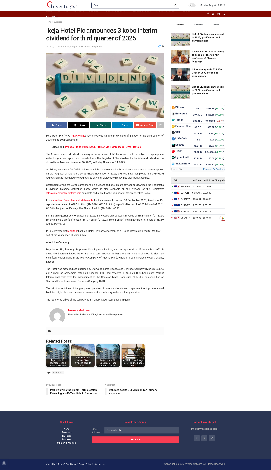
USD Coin (181, 138)
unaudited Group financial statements (73, 200)
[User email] (49, 331)
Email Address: (96, 431)
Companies (96, 46)
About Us (50, 464)
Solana (179, 144)
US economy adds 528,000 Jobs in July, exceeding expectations (207, 72)
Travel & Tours (142, 10)
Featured (57, 373)
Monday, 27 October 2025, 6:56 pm (61, 46)
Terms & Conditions (67, 464)
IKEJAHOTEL (78, 135)
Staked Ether (183, 163)
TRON (179, 151)
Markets (94, 10)
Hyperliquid (182, 157)
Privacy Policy (85, 464)
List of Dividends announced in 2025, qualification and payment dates (208, 37)
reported (72, 231)
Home (48, 22)
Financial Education (117, 10)
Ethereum (181, 113)
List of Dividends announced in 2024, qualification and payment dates (208, 90)
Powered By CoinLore (214, 169)
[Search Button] (176, 5)
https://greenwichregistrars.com (63, 193)
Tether (179, 120)
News (49, 10)
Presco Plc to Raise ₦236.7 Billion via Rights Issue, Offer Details (103, 146)
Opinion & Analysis (167, 10)
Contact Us (99, 464)
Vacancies (52, 17)
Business (78, 10)
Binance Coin (183, 126)
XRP (178, 132)
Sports (187, 10)
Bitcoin (179, 107)
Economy (62, 10)
